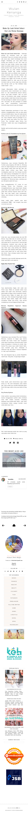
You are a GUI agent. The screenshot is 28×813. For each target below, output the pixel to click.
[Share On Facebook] (14, 442)
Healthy (14, 584)
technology (14, 624)
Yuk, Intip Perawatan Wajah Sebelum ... (14, 463)
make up (21, 438)
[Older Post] (25, 525)
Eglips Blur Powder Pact (8, 263)
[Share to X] (10, 442)
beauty (16, 438)
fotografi (14, 598)
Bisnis (14, 578)
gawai (14, 611)
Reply (10, 486)
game (14, 608)
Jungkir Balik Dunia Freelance (14, 698)
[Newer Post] (3, 525)
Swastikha (10, 479)
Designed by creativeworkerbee (14, 810)
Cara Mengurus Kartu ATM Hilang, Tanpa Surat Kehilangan (14, 728)
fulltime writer (14, 604)
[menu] (2, 2)
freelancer (14, 601)
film (14, 594)
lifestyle (14, 614)
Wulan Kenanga (14, 10)
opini (14, 621)
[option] (14, 460)
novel (14, 618)
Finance (14, 581)
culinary (14, 591)
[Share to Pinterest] (17, 442)
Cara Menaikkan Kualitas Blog (14, 689)
